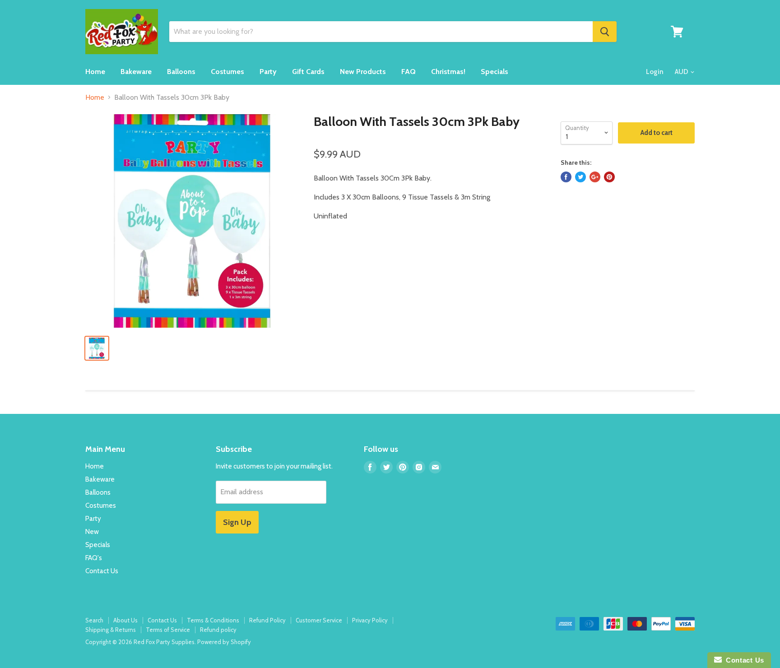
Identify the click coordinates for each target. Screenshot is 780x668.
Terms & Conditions (213, 620)
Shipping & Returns (110, 629)
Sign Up (237, 522)
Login (655, 72)
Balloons (181, 71)
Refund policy (218, 629)
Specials (494, 71)
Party (268, 71)
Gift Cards (308, 71)
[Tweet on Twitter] (580, 177)
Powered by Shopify (224, 641)
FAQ (408, 71)
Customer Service (319, 620)
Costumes (227, 71)
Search (94, 620)
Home (95, 71)
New (92, 532)
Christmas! (448, 71)
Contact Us (101, 571)
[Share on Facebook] (566, 177)
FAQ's (93, 558)
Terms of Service (168, 629)
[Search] (605, 31)
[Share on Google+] (595, 177)
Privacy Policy (370, 620)
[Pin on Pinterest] (609, 177)
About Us (125, 620)
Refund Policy (267, 620)
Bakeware (136, 71)
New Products (363, 71)
